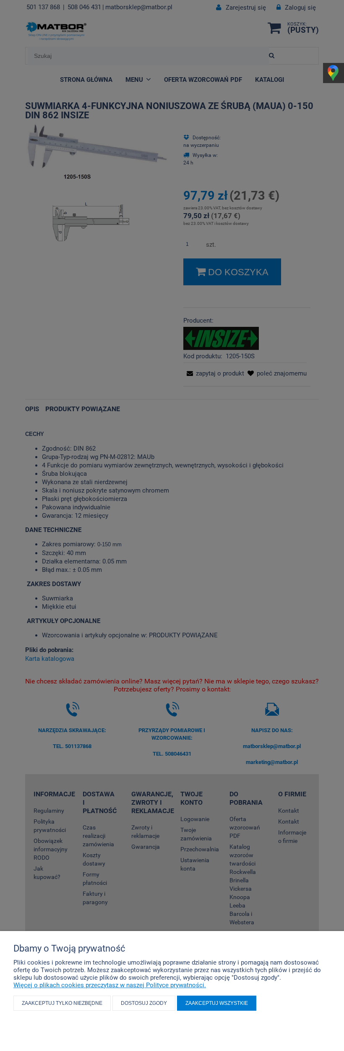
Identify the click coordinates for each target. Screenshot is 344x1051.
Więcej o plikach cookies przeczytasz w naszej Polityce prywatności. (109, 985)
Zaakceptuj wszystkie (216, 1003)
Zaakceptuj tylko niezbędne (62, 1003)
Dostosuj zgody (144, 1003)
